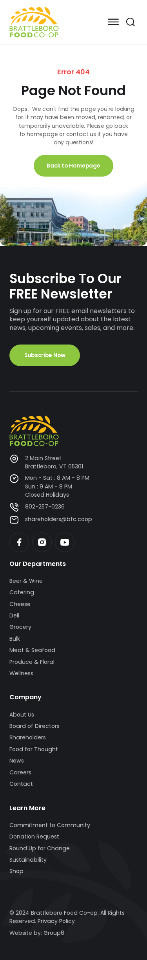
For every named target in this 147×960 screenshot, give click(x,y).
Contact (21, 784)
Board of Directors (34, 726)
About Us (21, 715)
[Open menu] (113, 22)
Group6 (54, 933)
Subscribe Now (44, 355)
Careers (20, 772)
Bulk (14, 639)
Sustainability (28, 860)
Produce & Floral (31, 662)
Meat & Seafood (32, 650)
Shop (16, 871)
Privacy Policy (56, 921)
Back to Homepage (73, 166)
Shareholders (27, 737)
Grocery (20, 627)
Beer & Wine (26, 581)
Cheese (20, 604)
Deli (14, 615)
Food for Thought (33, 749)
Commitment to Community (49, 825)
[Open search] (130, 22)
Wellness (21, 673)
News (16, 761)
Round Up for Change (39, 848)
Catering (21, 592)
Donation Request (34, 836)
